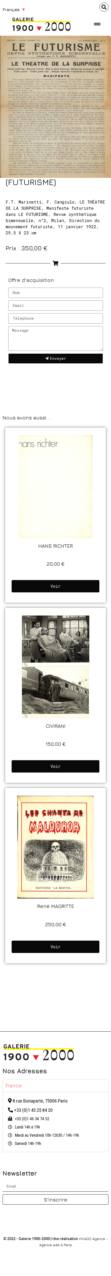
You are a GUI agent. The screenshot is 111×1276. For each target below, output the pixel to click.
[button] (103, 7)
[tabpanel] (55, 1122)
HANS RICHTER (55, 546)
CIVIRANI (56, 726)
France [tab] (13, 1085)
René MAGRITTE (55, 906)
